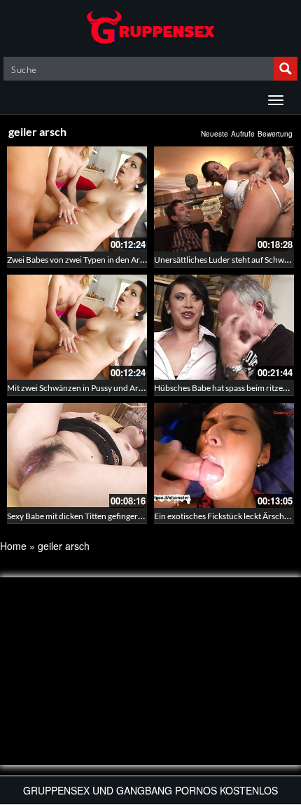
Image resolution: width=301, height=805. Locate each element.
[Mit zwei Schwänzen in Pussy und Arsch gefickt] (77, 327)
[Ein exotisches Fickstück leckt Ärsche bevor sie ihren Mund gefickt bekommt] (224, 455)
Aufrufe (243, 134)
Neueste (214, 134)
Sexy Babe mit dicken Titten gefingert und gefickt (95, 516)
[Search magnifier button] (286, 69)
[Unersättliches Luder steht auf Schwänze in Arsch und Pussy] (224, 199)
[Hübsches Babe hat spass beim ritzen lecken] (224, 327)
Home (13, 546)
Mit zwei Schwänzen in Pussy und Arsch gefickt (92, 388)
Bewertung (275, 134)
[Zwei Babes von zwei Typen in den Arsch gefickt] (77, 199)
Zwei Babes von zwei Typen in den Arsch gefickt (92, 259)
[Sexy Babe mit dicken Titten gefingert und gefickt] (77, 455)
